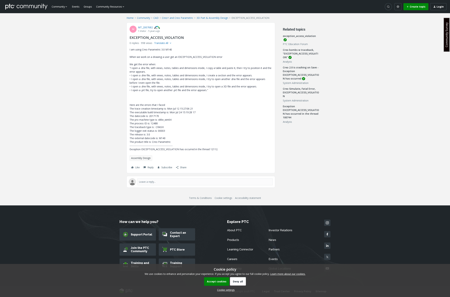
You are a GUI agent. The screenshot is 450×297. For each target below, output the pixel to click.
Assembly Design (141, 158)
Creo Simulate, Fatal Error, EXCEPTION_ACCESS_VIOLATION (301, 92)
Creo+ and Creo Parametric (177, 18)
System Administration (295, 83)
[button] (415, 6)
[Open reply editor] (201, 181)
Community (143, 18)
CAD (156, 18)
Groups (88, 6)
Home (130, 18)
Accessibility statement (248, 198)
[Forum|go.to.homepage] (26, 6)
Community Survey (447, 34)
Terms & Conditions (200, 198)
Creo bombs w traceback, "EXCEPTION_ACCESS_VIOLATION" (300, 53)
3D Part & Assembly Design (212, 18)
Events (75, 6)
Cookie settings (223, 198)
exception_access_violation (299, 36)
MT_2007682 (145, 27)
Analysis (287, 61)
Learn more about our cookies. (288, 274)
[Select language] (397, 6)
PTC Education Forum (295, 44)
